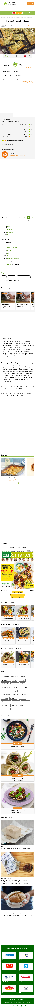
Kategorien (26, 1002)
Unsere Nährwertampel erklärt (15, 140)
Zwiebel (9, 245)
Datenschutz (21, 999)
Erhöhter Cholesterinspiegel (9, 691)
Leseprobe (4, 590)
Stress (21, 691)
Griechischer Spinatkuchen (13, 478)
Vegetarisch (5, 684)
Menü (2, 13)
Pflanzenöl (10, 232)
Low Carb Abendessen (23, 618)
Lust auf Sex (22, 698)
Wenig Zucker (25, 702)
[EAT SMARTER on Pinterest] (13, 1006)
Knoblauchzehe (12, 248)
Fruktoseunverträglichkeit (20, 687)
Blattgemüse (5, 676)
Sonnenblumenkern (24, 277)
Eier (8, 253)
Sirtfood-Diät (13, 698)
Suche (29, 13)
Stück (28, 220)
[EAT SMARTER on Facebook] (10, 1006)
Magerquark (11, 256)
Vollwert (15, 680)
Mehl (8, 224)
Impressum (13, 999)
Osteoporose (5, 705)
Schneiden (22, 680)
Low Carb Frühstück (8, 618)
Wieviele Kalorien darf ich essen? (27, 82)
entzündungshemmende (17, 705)
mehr (31, 124)
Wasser (9, 229)
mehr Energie (16, 694)
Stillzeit (23, 684)
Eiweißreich (8, 640)
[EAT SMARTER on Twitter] (21, 1006)
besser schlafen (6, 694)
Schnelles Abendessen (17, 746)
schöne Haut (25, 694)
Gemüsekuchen (6, 680)
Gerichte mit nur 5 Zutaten (17, 810)
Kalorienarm (16, 702)
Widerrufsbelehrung (26, 1001)
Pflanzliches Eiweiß (23, 640)
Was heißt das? (28, 68)
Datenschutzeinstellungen (10, 1001)
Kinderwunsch (14, 684)
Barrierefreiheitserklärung (13, 1002)
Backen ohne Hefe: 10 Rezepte (9, 912)
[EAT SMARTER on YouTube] (25, 1006)
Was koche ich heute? (18, 778)
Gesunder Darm (6, 702)
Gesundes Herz (6, 709)
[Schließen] (1, 3)
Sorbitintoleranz (6, 687)
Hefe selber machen (6, 878)
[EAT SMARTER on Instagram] (17, 1006)
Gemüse (22, 676)
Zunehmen (5, 698)
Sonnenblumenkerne (13, 258)
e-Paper (32, 590)
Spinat (14, 242)
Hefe (8, 227)
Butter (9, 250)
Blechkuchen (14, 676)
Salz (8, 235)
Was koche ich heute (8, 664)
